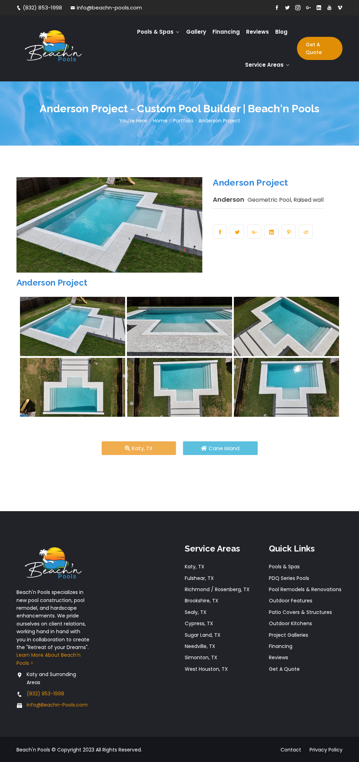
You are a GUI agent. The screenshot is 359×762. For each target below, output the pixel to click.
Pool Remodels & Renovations (305, 589)
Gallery (196, 31)
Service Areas (264, 64)
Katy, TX (194, 566)
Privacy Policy (326, 749)
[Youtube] (329, 8)
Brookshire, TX (201, 600)
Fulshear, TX (199, 578)
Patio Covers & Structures (300, 612)
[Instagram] (297, 8)
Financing (226, 31)
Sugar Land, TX (203, 635)
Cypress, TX (199, 623)
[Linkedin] (318, 8)
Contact (290, 749)
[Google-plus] (308, 8)
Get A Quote (314, 48)
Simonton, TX (201, 657)
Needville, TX (200, 646)
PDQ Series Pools (289, 578)
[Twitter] (287, 8)
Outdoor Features (290, 600)
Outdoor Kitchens (290, 623)
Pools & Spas (155, 31)
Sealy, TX (195, 612)
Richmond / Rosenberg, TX (217, 589)
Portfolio (183, 120)
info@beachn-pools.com (109, 7)
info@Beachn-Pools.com (57, 704)
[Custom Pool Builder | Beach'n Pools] (53, 48)
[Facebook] (276, 8)
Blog (281, 31)
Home (160, 120)
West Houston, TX (206, 669)
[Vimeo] (340, 8)
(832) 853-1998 (42, 7)
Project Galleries (288, 635)
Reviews (257, 31)
